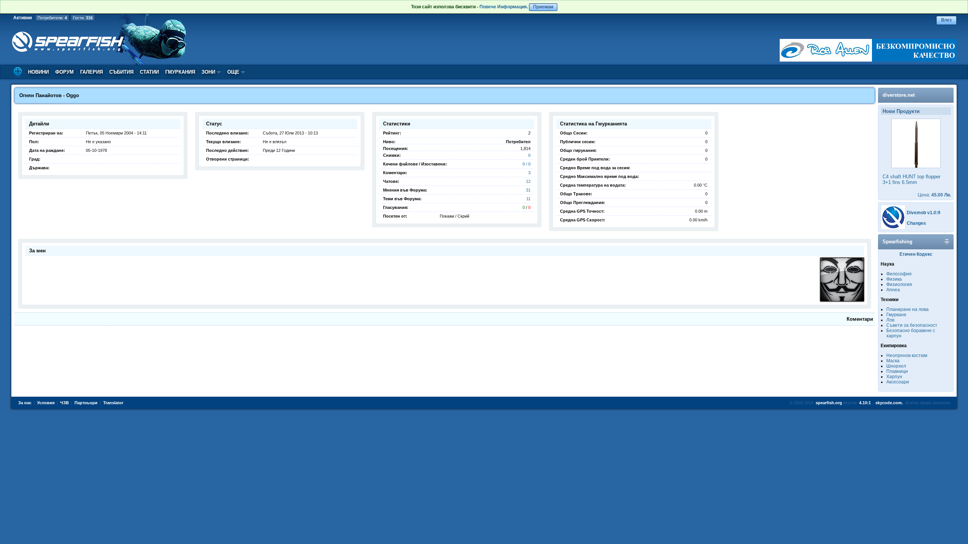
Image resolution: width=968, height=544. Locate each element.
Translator (113, 402)
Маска (893, 360)
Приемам (543, 6)
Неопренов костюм (906, 355)
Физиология (899, 284)
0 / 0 (527, 164)
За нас (24, 402)
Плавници (897, 371)
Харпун (894, 376)
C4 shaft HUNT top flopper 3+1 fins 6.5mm (911, 179)
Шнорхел (896, 366)
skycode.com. (889, 402)
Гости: (83, 17)
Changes (916, 223)
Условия (45, 402)
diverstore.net (899, 95)
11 (528, 198)
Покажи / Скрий (454, 216)
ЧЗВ (64, 402)
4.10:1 (865, 402)
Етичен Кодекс (916, 254)
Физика (894, 279)
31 (528, 190)
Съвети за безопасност (911, 325)
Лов (890, 320)
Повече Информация (503, 6)
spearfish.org (829, 402)
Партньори (86, 402)
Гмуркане (896, 314)
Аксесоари (897, 382)
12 (528, 181)
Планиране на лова (907, 309)
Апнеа (893, 289)
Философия (899, 274)
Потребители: (52, 17)
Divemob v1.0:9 (923, 212)
